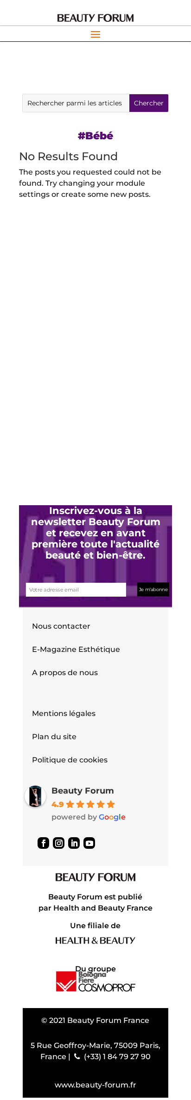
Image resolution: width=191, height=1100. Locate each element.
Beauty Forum (82, 791)
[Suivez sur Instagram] (58, 843)
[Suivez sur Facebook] (43, 843)
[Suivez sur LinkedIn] (74, 843)
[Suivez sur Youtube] (89, 843)
